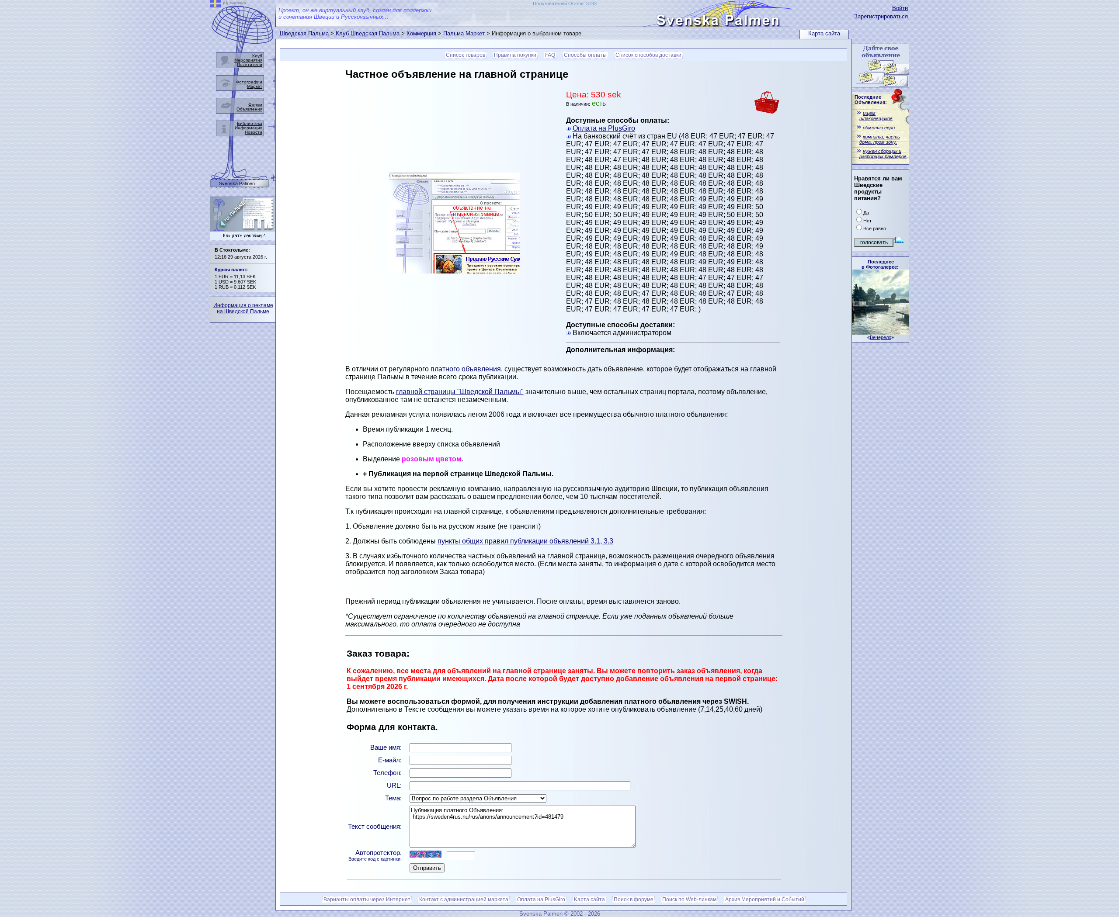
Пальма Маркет (464, 33)
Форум (255, 104)
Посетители (249, 64)
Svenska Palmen (237, 183)
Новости (253, 132)
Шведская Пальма (304, 33)
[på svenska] (215, 5)
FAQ (550, 55)
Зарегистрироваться (881, 16)
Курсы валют (230, 269)
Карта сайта (824, 33)
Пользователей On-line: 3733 (565, 3)
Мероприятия (248, 60)
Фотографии (249, 82)
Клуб (257, 55)
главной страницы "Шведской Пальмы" (460, 391)
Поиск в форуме (633, 899)
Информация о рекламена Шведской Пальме (243, 308)
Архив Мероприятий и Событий (764, 899)
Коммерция (421, 33)
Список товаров (465, 55)
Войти (900, 8)
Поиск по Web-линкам (689, 899)
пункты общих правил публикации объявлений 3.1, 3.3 (525, 541)
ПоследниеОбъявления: (871, 99)
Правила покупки (515, 55)
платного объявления (466, 369)
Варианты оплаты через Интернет (366, 899)
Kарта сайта (589, 899)
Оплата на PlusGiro (604, 128)
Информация (248, 127)
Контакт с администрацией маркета (463, 899)
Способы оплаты (585, 55)
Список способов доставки (648, 55)
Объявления (249, 109)
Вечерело (880, 337)
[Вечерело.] (880, 332)
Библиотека (249, 123)
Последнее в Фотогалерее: (880, 264)
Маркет (254, 86)
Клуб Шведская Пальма (368, 33)
